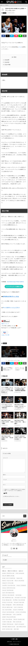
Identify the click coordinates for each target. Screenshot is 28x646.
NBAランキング (5, 323)
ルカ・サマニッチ (21, 626)
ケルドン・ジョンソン (7, 580)
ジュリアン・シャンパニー (8, 585)
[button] (3, 36)
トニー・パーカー (18, 607)
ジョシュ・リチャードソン (8, 587)
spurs (21, 570)
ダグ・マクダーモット (7, 597)
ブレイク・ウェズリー (19, 619)
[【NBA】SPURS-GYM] (14, 2)
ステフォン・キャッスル (8, 595)
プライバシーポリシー (17, 641)
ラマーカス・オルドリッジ (8, 626)
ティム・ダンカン (6, 600)
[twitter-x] (11, 548)
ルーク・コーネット (7, 629)
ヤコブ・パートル (19, 624)
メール (5, 479)
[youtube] (14, 548)
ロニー (16, 629)
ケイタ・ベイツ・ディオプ (8, 578)
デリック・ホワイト (7, 607)
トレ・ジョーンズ (6, 609)
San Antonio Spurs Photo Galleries (15, 281)
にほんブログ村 (5, 335)
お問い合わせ (9, 641)
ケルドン (19, 578)
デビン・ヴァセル (6, 604)
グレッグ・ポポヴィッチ (8, 575)
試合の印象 (7, 64)
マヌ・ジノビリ (17, 621)
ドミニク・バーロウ (18, 609)
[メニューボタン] (2, 2)
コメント (5, 457)
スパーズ (18, 595)
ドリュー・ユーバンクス (8, 612)
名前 (4, 474)
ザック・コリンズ (19, 580)
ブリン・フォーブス (7, 619)
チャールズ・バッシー (20, 597)
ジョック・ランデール (7, 590)
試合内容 (7, 62)
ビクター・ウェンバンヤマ (8, 617)
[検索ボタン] (26, 2)
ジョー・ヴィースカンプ (8, 592)
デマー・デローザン (18, 604)
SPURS (4, 12)
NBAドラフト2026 (12, 570)
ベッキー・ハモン (6, 621)
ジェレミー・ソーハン (7, 583)
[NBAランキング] (5, 321)
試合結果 (7, 59)
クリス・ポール (20, 573)
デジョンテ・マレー (19, 602)
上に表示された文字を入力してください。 (11, 496)
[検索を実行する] (24, 516)
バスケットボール (6, 614)
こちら (20, 47)
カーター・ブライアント (8, 573)
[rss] (15, 639)
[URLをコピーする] (25, 36)
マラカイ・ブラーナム (7, 624)
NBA (4, 570)
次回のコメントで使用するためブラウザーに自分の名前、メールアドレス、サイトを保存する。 (14, 490)
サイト (4, 484)
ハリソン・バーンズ (21, 612)
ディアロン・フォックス (19, 600)
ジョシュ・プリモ (21, 585)
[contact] (17, 548)
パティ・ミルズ (17, 614)
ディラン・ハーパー (7, 602)
